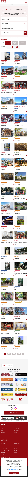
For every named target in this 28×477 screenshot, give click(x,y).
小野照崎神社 (3, 289)
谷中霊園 (3, 318)
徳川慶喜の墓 (3, 198)
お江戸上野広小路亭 (5, 333)
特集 (2, 428)
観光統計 (15, 452)
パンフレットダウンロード (5, 448)
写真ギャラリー (16, 448)
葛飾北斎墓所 (3, 258)
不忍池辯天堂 (17, 228)
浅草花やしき (3, 169)
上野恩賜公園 (17, 213)
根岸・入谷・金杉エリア (4, 287)
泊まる (2, 434)
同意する (14, 473)
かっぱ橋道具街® (18, 63)
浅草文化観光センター (19, 125)
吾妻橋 (2, 228)
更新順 (22, 42)
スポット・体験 (16, 428)
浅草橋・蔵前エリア (17, 108)
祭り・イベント (16, 430)
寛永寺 (2, 184)
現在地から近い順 (15, 43)
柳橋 (15, 289)
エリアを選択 (5, 23)
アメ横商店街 (17, 169)
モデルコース (3, 432)
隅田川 (16, 110)
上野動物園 (17, 258)
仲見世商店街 (3, 125)
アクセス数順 (8, 42)
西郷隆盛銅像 (17, 348)
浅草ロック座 (3, 63)
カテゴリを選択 (5, 19)
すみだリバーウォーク (5, 213)
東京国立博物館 (18, 184)
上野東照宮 (3, 348)
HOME (2, 5)
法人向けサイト (3, 443)
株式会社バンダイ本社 (5, 154)
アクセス (15, 434)
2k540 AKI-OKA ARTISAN (6, 242)
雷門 (15, 92)
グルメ (2, 430)
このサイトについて (13, 469)
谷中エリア (17, 152)
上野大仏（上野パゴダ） (6, 304)
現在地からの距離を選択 (7, 28)
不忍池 (16, 78)
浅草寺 (2, 78)
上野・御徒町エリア (4, 106)
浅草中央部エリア (4, 61)
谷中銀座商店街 (18, 154)
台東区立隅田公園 (18, 318)
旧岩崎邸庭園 (17, 140)
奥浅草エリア (4, 90)
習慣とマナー (16, 450)
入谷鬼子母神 (3, 140)
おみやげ (15, 432)
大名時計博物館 (18, 333)
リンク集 (2, 454)
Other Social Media (14, 412)
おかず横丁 (3, 273)
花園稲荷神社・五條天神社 (20, 198)
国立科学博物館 (4, 108)
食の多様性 (3, 452)
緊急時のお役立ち (17, 443)
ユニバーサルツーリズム (5, 450)
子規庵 (16, 304)
